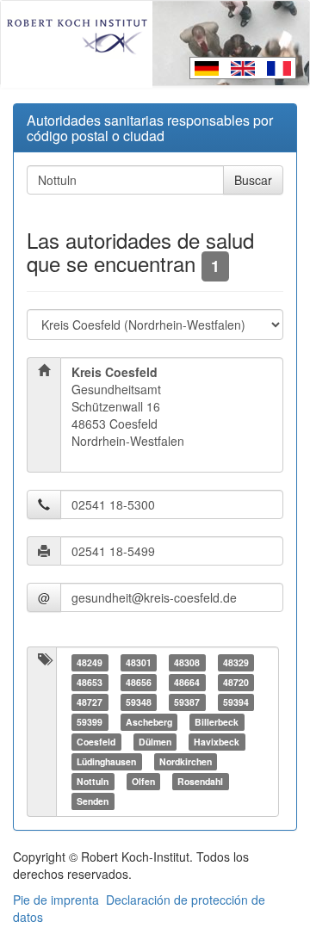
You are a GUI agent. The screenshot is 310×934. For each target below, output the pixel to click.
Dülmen (155, 741)
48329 (236, 662)
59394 (236, 702)
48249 (89, 662)
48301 (139, 662)
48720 (236, 682)
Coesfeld (96, 741)
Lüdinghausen (106, 761)
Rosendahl (200, 781)
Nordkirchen (185, 761)
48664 (187, 682)
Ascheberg (149, 721)
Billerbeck (217, 721)
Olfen (143, 781)
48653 (89, 682)
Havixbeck (216, 741)
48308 (187, 662)
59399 (89, 721)
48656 (139, 682)
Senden (92, 801)
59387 (187, 702)
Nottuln (92, 781)
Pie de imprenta (56, 899)
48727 (89, 702)
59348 (139, 702)
